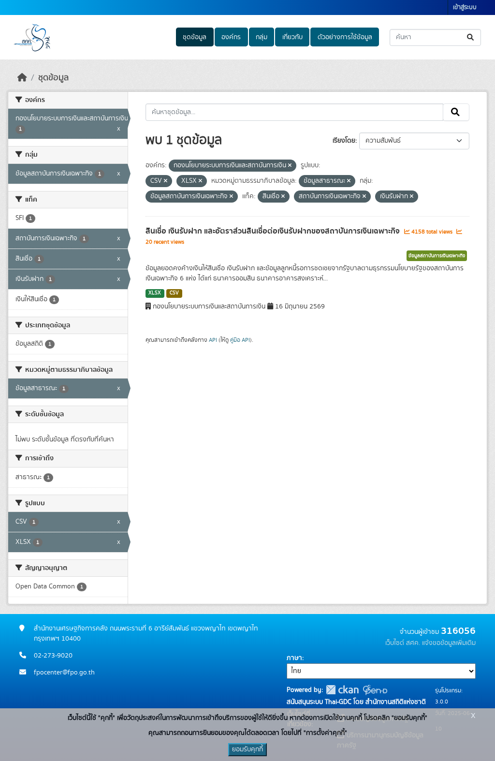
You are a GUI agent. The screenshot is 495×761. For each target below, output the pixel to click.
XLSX (154, 293)
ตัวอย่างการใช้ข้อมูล (345, 37)
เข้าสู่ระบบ (465, 7)
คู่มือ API (240, 340)
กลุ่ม (261, 37)
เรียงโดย (344, 141)
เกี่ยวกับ (292, 37)
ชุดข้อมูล (194, 37)
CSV (174, 293)
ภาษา (294, 658)
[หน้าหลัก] (22, 78)
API (213, 340)
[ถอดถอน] (289, 166)
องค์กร (231, 37)
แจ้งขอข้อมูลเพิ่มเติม (449, 643)
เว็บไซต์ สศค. (402, 643)
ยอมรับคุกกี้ (247, 749)
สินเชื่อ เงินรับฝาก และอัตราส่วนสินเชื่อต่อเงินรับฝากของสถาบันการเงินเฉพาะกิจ (274, 231)
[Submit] (471, 37)
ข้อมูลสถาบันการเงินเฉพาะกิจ (436, 255)
